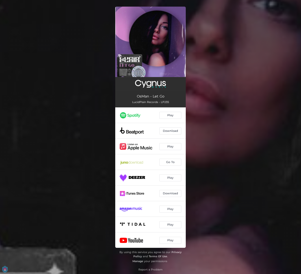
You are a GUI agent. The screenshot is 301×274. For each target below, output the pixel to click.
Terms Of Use (158, 256)
